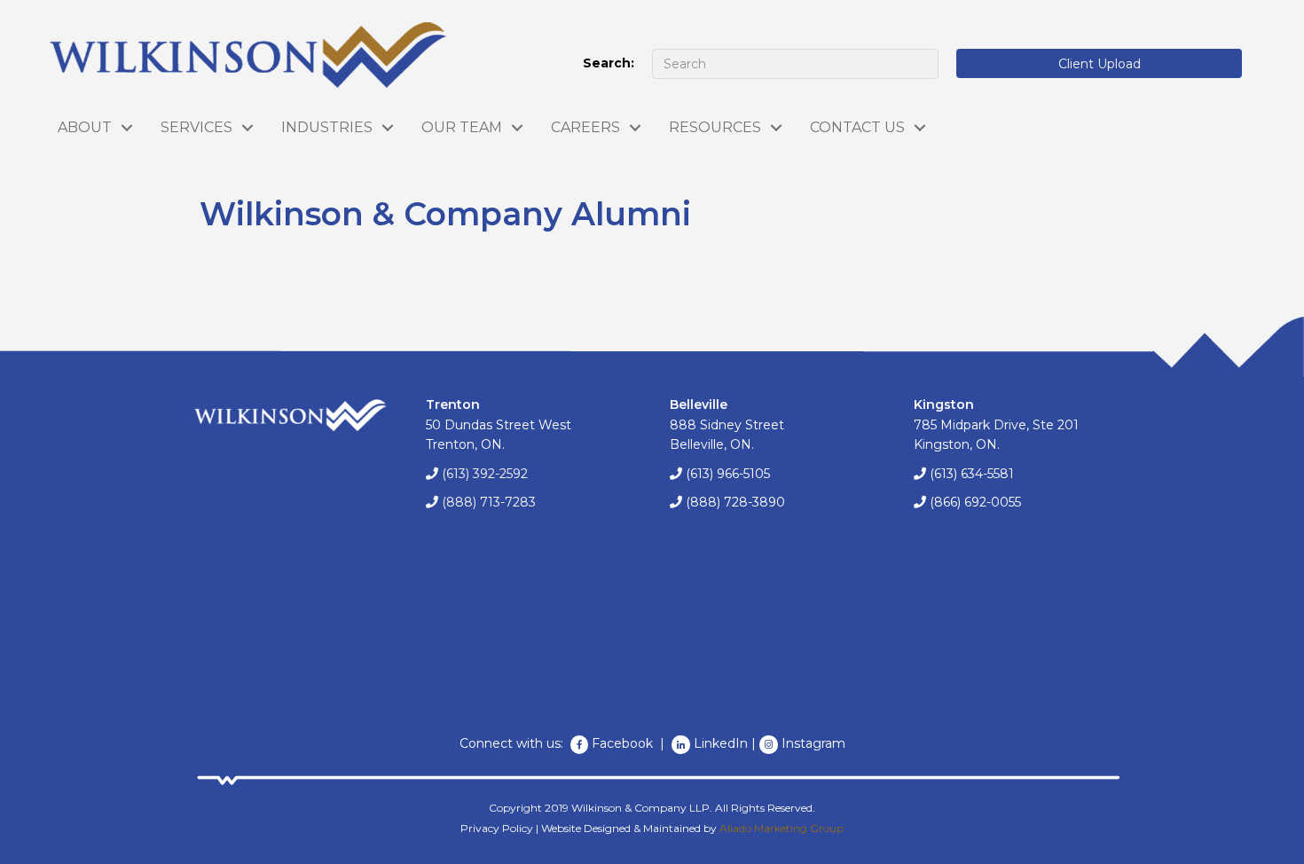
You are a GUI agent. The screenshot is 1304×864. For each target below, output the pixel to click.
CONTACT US (857, 127)
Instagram (813, 743)
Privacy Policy (496, 828)
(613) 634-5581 (972, 474)
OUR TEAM (461, 127)
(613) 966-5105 (728, 474)
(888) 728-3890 (735, 502)
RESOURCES (715, 127)
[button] (1099, 63)
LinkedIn (721, 743)
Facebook (624, 743)
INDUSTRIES (327, 127)
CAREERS (585, 127)
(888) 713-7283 (489, 502)
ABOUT (85, 127)
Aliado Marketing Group (781, 828)
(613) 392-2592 (485, 474)
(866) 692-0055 (975, 502)
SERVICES (196, 127)
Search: (608, 63)
